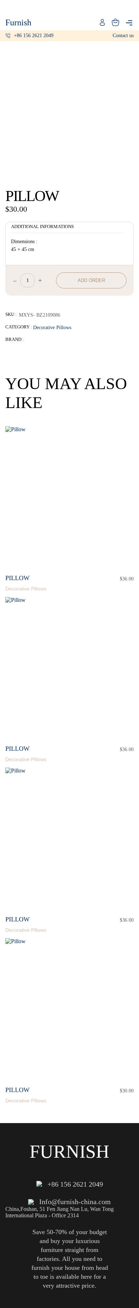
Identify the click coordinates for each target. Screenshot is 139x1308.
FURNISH (69, 1151)
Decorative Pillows (52, 327)
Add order (91, 280)
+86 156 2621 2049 (33, 35)
